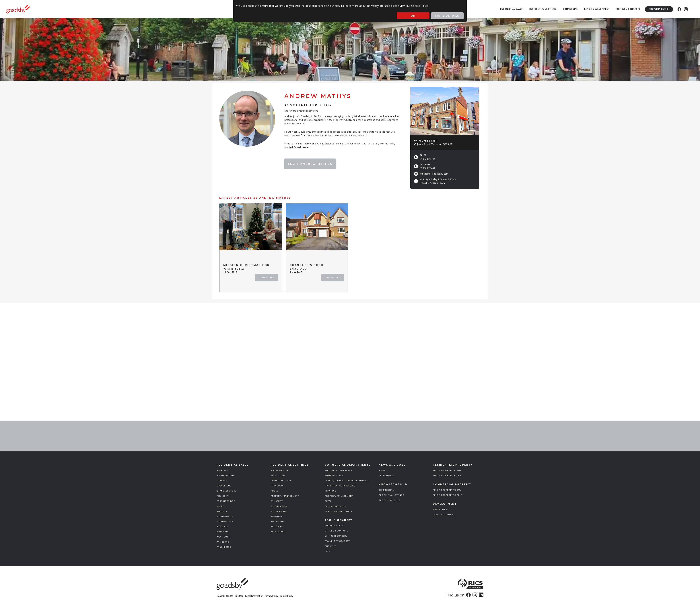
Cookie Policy (286, 596)
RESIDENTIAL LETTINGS (391, 495)
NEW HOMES (440, 509)
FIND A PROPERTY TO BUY (447, 470)
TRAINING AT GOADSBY (337, 541)
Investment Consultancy (340, 486)
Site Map (239, 596)
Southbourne (225, 521)
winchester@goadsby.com (434, 173)
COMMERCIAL (386, 490)
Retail (328, 501)
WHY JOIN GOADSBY (336, 536)
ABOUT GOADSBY (334, 526)
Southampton (225, 516)
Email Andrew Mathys (310, 164)
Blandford (223, 470)
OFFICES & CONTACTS (336, 531)
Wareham (222, 532)
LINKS (328, 551)
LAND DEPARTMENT (443, 514)
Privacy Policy (271, 596)
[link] (468, 594)
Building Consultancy (338, 470)
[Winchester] (444, 111)
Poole (220, 506)
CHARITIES (330, 546)
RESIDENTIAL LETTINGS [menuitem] (542, 9)
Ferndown (223, 496)
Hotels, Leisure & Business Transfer (347, 480)
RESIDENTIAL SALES (389, 500)
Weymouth (223, 537)
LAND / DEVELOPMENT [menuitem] (597, 9)
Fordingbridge (226, 501)
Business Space (334, 475)
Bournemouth (225, 475)
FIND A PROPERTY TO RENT (447, 475)
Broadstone (224, 486)
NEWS (382, 470)
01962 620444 (427, 159)
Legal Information (254, 596)
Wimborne (223, 542)
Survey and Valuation (338, 511)
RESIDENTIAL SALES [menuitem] (511, 9)
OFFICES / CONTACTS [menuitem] (628, 9)
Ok (413, 15)
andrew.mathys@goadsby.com (301, 110)
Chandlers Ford (227, 491)
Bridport (222, 480)
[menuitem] (679, 9)
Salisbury (223, 511)
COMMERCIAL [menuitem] (570, 9)
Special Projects (335, 506)
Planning (330, 491)
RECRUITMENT (386, 475)
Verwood (222, 526)
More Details (447, 15)
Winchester (224, 547)
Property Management (285, 496)
